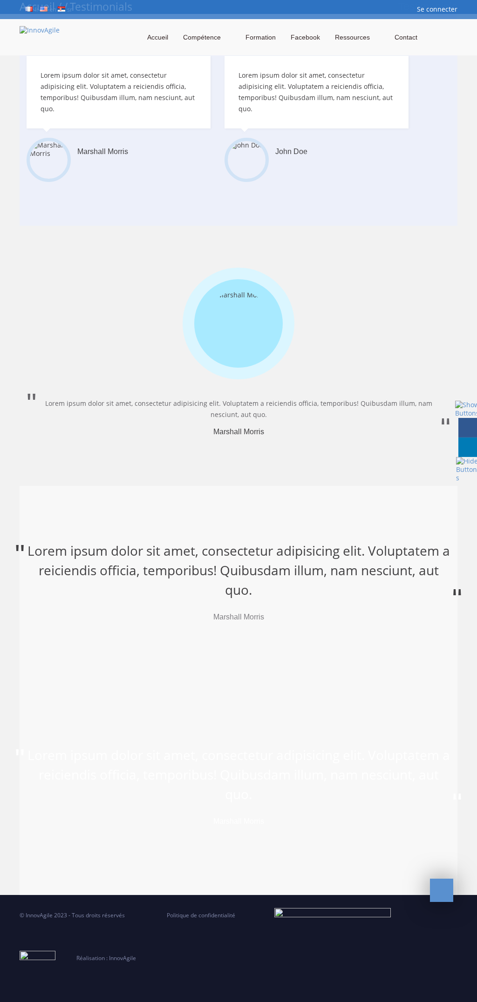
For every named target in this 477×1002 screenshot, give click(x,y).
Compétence (202, 37)
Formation (260, 37)
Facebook (305, 37)
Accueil (157, 37)
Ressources (352, 37)
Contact (406, 37)
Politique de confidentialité (207, 915)
